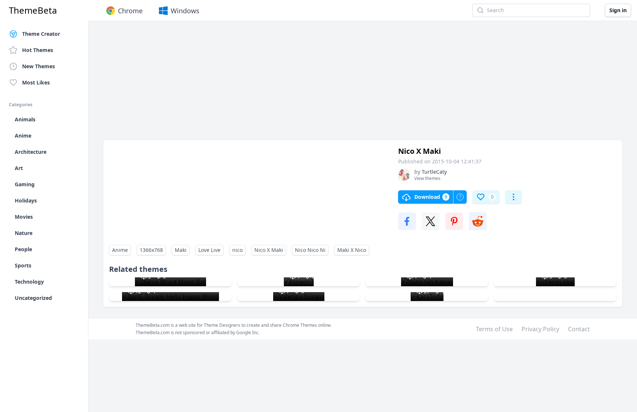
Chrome (130, 10)
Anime (120, 249)
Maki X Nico (351, 249)
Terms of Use (494, 329)
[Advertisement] (324, 84)
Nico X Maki (268, 249)
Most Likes (36, 82)
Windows (185, 10)
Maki (181, 249)
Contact (579, 329)
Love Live (209, 249)
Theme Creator (41, 33)
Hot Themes (37, 49)
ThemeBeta (33, 10)
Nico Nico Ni (310, 249)
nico (237, 249)
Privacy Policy (540, 329)
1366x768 (151, 249)
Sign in (618, 10)
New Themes (38, 66)
